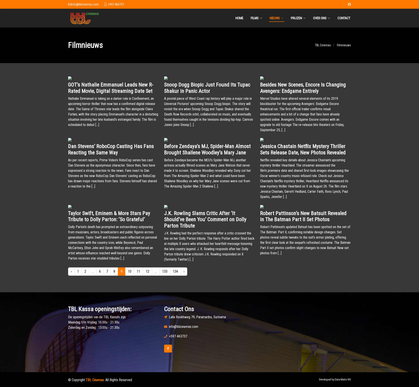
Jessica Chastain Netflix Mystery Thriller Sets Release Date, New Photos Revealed (303, 149)
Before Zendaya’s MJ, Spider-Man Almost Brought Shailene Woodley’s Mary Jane (207, 149)
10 (129, 271)
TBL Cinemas (323, 45)
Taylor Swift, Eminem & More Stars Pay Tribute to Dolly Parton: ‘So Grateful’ (109, 216)
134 (175, 271)
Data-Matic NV (343, 379)
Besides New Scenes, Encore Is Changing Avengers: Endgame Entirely (303, 88)
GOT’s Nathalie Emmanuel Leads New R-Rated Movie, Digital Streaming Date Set (110, 88)
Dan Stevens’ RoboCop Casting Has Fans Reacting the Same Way (111, 149)
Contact (344, 18)
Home (239, 18)
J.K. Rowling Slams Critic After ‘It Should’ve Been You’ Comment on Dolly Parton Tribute (205, 219)
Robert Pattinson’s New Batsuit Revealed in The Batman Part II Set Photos (303, 216)
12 (147, 271)
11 (138, 271)
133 (164, 271)
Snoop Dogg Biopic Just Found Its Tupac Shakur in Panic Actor (207, 88)
